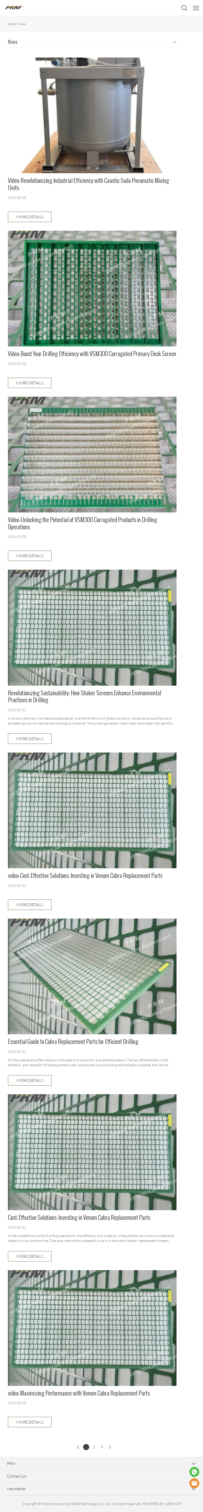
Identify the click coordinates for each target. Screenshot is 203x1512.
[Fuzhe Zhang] (194, 1472)
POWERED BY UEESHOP (161, 1504)
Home (12, 24)
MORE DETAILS (29, 216)
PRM (11, 1463)
